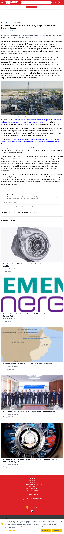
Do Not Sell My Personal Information (32, 484)
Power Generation (23, 212)
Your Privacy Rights (32, 490)
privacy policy (33, 206)
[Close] (61, 521)
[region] (32, 526)
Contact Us (32, 482)
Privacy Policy (32, 486)
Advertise (32, 480)
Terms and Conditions (32, 488)
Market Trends (12, 212)
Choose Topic (30, 7)
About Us (32, 479)
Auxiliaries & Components (36, 212)
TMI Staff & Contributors (11, 269)
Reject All (56, 530)
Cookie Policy (12, 527)
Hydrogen (4, 212)
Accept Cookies (46, 530)
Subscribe (54, 202)
